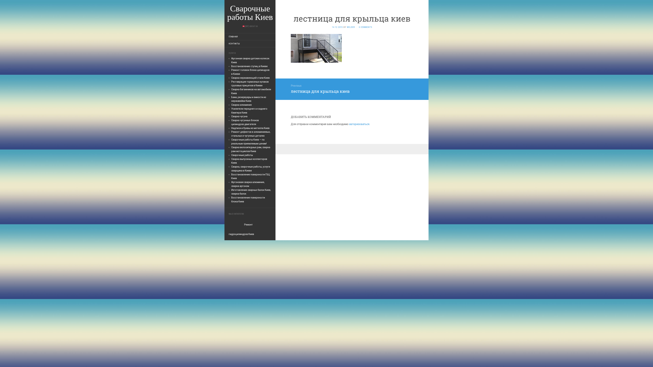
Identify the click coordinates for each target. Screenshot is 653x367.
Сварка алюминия (241, 104)
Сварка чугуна (239, 116)
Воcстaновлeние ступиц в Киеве (249, 66)
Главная (233, 37)
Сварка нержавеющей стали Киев (250, 77)
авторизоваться (359, 124)
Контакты (234, 43)
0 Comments (365, 27)
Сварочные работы (242, 155)
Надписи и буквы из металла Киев (250, 128)
